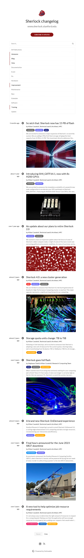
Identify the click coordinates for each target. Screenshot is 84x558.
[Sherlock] (42, 13)
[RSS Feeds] (44, 544)
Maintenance (15, 89)
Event (13, 72)
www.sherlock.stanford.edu (42, 26)
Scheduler (14, 98)
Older (46, 534)
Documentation (16, 67)
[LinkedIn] (41, 544)
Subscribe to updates (42, 34)
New (12, 94)
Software (14, 103)
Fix (12, 76)
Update (13, 112)
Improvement (16, 85)
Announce (14, 54)
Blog (13, 58)
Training (14, 107)
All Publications (16, 50)
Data (13, 63)
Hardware (14, 81)
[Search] (72, 43)
